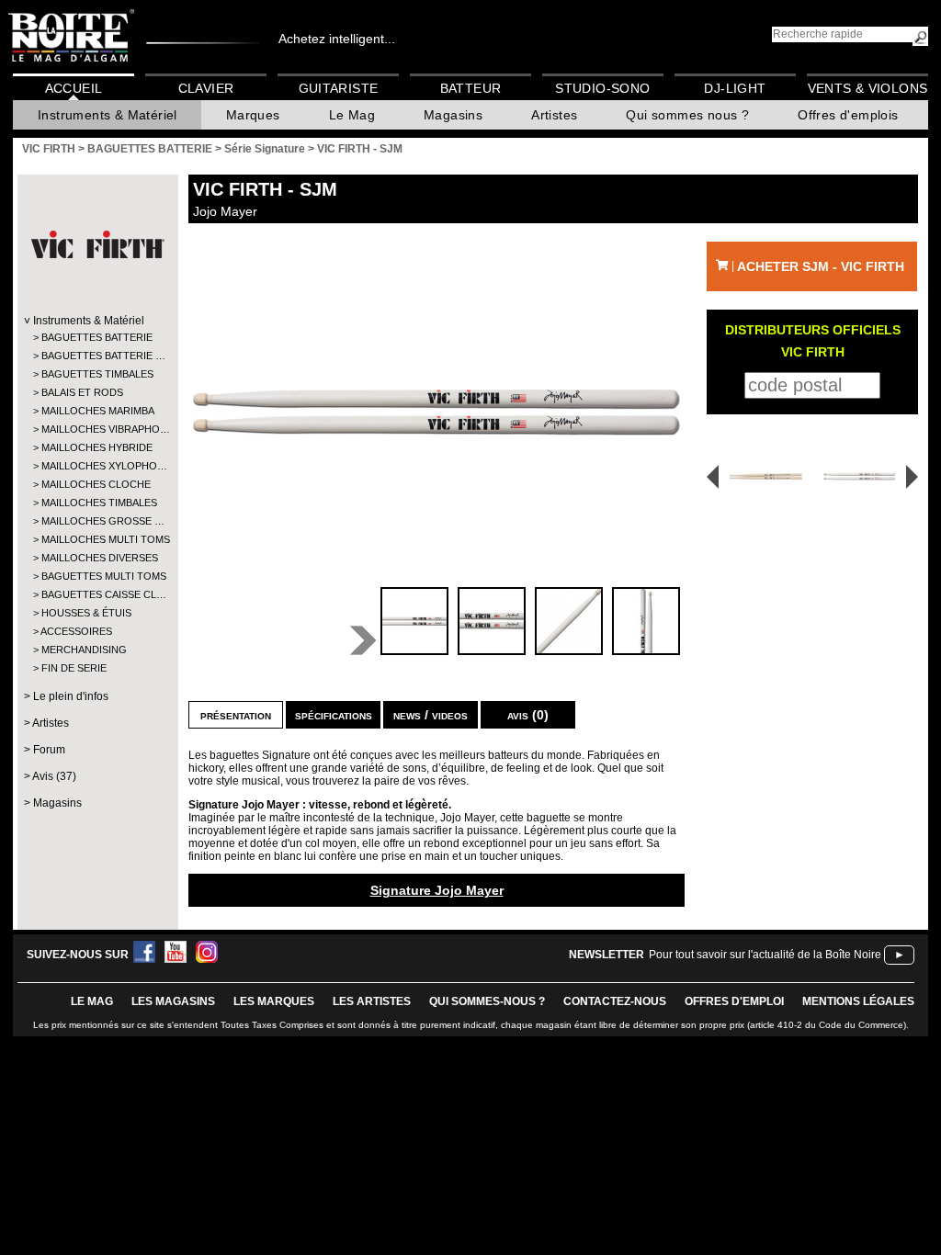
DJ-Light (734, 88)
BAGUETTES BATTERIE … (97, 355)
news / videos (430, 714)
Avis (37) (54, 776)
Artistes (554, 114)
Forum (49, 749)
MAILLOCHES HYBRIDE (97, 447)
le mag (92, 1001)
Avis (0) (528, 714)
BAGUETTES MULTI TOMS (97, 576)
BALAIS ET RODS (82, 392)
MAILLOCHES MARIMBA (97, 410)
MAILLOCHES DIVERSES (97, 557)
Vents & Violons (868, 88)
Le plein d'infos (70, 696)
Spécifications (333, 714)
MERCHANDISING (84, 649)
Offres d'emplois (848, 114)
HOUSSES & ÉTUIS (86, 612)
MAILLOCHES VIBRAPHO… (97, 429)
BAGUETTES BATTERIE (97, 337)
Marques (253, 114)
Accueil (74, 88)
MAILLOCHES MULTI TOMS (97, 539)
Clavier (206, 88)
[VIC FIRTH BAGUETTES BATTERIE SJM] (436, 412)
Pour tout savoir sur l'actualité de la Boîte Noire (765, 954)
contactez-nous (614, 1001)
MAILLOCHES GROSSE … (97, 520)
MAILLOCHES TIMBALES (97, 502)
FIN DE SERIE (74, 667)
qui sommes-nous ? (487, 1001)
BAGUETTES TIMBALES (97, 373)
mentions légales (858, 1001)
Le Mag (352, 114)
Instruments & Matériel (107, 114)
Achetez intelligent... (336, 38)
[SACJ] (760, 476)
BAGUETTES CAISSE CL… (97, 594)
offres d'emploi (734, 1001)
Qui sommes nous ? (687, 114)
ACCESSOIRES (76, 631)
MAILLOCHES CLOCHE (96, 484)
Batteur (471, 88)
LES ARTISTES (372, 1001)
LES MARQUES (273, 1001)
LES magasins (173, 1001)
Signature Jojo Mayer (437, 890)
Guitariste (339, 88)
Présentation (235, 714)
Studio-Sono (602, 88)
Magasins (453, 114)
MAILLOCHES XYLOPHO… (97, 465)
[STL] (862, 476)
